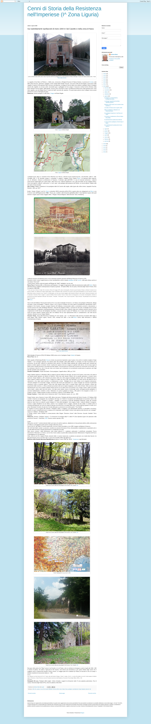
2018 (104, 145)
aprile (106, 135)
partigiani (70, 689)
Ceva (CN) (42, 689)
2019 (104, 143)
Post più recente (32, 693)
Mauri (78, 178)
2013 (104, 152)
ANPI (46, 418)
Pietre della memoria (62, 77)
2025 (104, 76)
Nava (66, 689)
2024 (104, 78)
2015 (104, 150)
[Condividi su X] (51, 687)
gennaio (107, 141)
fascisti (46, 689)
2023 (104, 80)
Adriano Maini (114, 54)
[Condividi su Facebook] (53, 687)
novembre (107, 90)
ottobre (106, 92)
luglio (106, 129)
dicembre (107, 88)
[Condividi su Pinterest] (54, 687)
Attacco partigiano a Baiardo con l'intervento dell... (112, 110)
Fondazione (76, 439)
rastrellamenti (75, 689)
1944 (33, 689)
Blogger (82, 712)
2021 (104, 84)
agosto (106, 96)
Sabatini (73, 355)
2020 (104, 86)
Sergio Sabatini (82, 689)
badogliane (71, 280)
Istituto (91, 285)
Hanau (47, 360)
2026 (104, 73)
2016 (104, 148)
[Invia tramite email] (48, 687)
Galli (77, 485)
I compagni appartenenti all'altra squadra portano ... (112, 102)
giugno (106, 131)
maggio (106, 133)
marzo (60, 689)
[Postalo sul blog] (49, 687)
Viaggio (52, 93)
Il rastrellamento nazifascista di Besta (113, 119)
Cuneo (91, 82)
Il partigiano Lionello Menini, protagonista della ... (111, 98)
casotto (38, 689)
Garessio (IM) (56, 689)
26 (35, 689)
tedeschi (87, 689)
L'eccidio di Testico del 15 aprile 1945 (113, 107)
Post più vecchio (92, 693)
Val (90, 689)
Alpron (47, 191)
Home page (62, 693)
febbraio (50, 689)
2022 (104, 82)
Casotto (79, 280)
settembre (107, 94)
